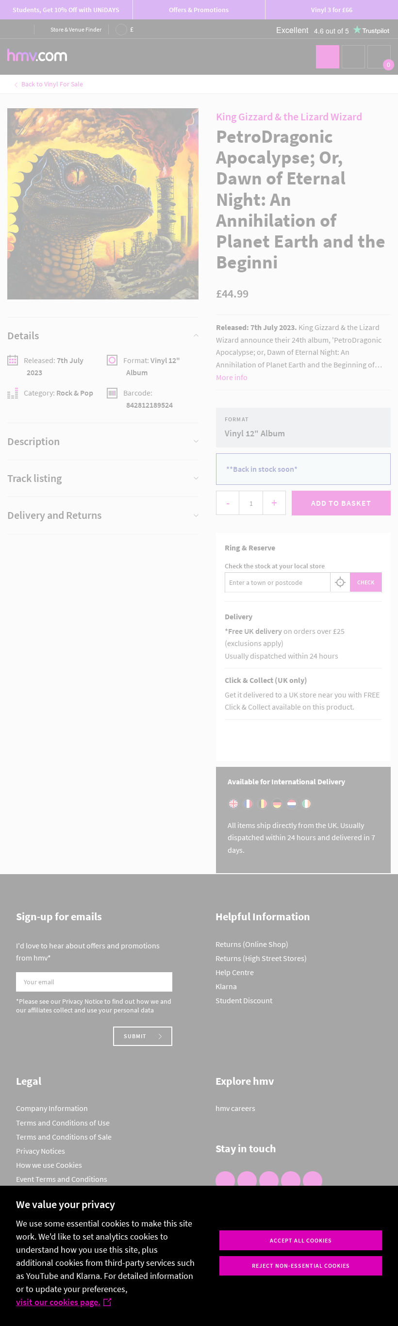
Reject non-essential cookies (301, 1265)
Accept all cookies (301, 1240)
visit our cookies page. (58, 1302)
